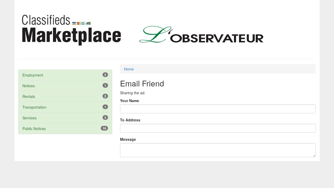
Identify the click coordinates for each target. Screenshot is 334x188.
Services (29, 117)
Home (129, 69)
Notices (28, 85)
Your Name (129, 100)
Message (128, 139)
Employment (32, 75)
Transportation (34, 107)
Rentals (28, 96)
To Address (130, 119)
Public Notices (34, 128)
